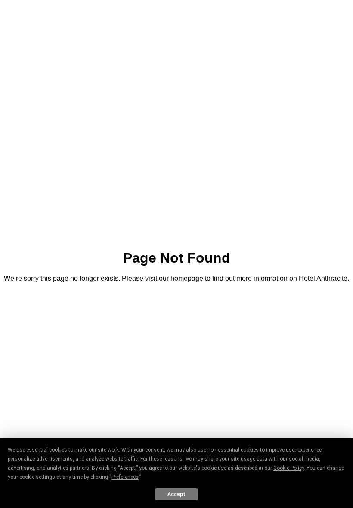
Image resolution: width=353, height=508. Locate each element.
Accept (176, 494)
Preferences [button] (125, 477)
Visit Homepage (176, 302)
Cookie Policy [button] (288, 468)
